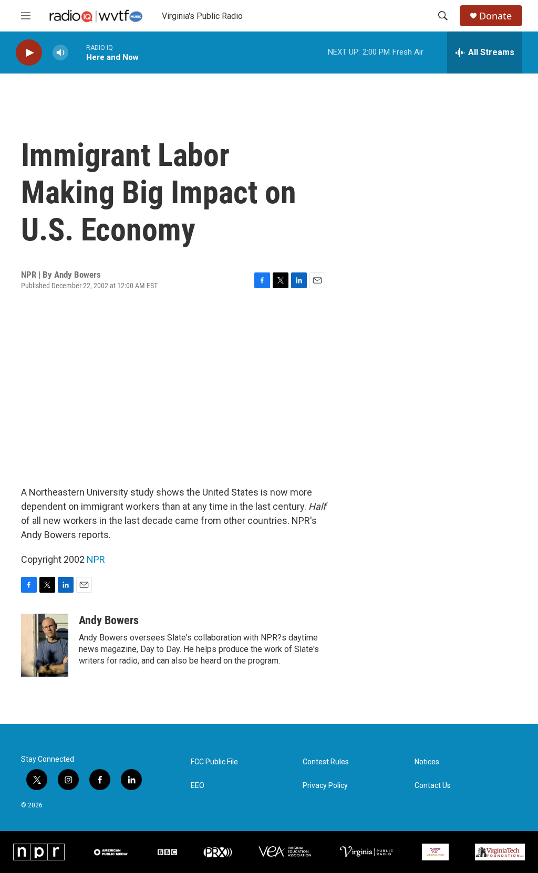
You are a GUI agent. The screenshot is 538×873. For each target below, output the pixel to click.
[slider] (77, 52)
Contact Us (433, 786)
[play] (28, 53)
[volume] (60, 53)
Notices (427, 762)
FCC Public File (214, 762)
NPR (96, 559)
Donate (495, 16)
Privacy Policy (325, 786)
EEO (197, 786)
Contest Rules (326, 762)
